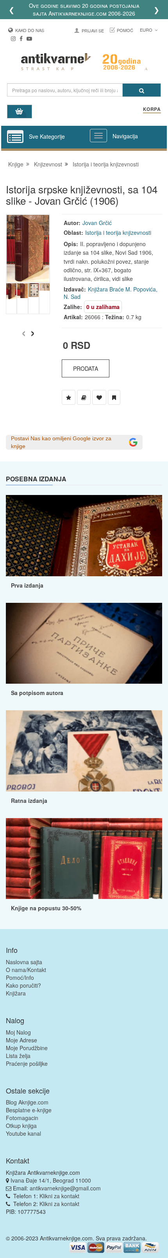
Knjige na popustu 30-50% (46, 908)
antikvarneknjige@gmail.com (65, 1188)
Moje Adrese (21, 1040)
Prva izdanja (27, 585)
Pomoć (125, 30)
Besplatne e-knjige (29, 1110)
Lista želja (18, 1056)
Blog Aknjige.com (27, 1102)
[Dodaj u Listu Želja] (68, 397)
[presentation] (23, 331)
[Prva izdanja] (84, 535)
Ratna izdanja (29, 800)
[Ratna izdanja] (84, 750)
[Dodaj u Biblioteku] (84, 397)
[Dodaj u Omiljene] (99, 397)
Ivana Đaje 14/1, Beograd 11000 (51, 1180)
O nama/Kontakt (26, 970)
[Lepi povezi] (84, 858)
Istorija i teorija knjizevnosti (106, 164)
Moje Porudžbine (27, 1048)
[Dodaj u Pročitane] (114, 397)
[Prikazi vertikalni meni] (15, 137)
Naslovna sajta (24, 962)
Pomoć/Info (20, 977)
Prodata (85, 368)
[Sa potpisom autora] (84, 643)
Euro (147, 30)
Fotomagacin (22, 1118)
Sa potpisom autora (37, 693)
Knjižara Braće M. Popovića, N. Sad (110, 293)
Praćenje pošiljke (27, 1063)
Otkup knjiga (21, 1125)
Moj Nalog (18, 1032)
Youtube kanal (23, 1133)
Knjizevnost (48, 164)
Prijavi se (93, 30)
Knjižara (16, 993)
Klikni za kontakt (59, 1196)
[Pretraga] (141, 90)
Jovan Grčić (97, 223)
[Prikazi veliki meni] (98, 135)
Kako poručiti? (23, 985)
